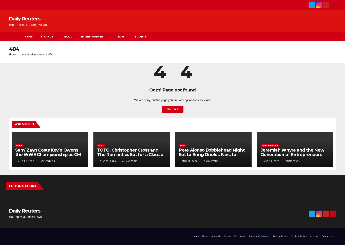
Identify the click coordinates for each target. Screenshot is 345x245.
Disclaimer (239, 236)
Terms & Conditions (259, 236)
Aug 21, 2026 (271, 161)
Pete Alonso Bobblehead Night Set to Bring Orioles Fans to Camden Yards (211, 154)
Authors (314, 236)
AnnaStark (47, 161)
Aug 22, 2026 (26, 161)
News (28, 36)
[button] (333, 36)
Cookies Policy (299, 236)
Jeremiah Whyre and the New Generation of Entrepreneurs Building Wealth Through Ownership (292, 156)
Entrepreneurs (270, 145)
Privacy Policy (280, 236)
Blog (68, 36)
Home (12, 54)
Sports (141, 36)
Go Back (172, 109)
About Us (216, 236)
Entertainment (92, 36)
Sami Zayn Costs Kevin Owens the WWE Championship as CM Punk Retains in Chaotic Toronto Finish (49, 156)
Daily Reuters (24, 19)
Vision (227, 236)
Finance (47, 36)
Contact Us (327, 236)
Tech (120, 36)
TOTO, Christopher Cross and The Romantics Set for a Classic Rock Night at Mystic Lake (130, 154)
